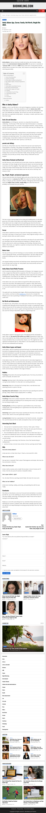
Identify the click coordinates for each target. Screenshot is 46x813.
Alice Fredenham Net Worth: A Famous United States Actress (5, 748)
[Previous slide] (41, 623)
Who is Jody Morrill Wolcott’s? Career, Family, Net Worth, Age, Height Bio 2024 (12, 617)
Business (4, 667)
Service (3, 715)
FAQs (8, 95)
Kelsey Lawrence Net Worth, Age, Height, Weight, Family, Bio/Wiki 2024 (11, 596)
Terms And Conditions (29, 808)
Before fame (8, 84)
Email (4, 560)
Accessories (4, 656)
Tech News (4, 721)
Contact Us (13, 808)
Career (7, 83)
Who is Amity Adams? (9, 75)
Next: (34, 526)
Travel (3, 726)
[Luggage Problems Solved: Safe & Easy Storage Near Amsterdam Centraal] (34, 587)
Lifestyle (4, 704)
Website (4, 565)
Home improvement (6, 695)
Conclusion (9, 96)
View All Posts (17, 518)
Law (3, 698)
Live (43, 11)
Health (3, 693)
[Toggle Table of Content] (23, 73)
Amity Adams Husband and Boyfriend (14, 80)
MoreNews (27, 811)
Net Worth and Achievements (12, 87)
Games (3, 690)
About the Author (8, 98)
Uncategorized (5, 729)
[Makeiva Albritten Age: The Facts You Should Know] (23, 639)
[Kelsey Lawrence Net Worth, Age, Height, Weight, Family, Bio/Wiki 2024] (12, 587)
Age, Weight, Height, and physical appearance (15, 81)
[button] (2, 11)
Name (4, 556)
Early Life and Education (11, 77)
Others (3, 709)
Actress (5, 646)
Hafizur (4, 28)
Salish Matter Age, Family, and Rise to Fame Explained (5, 740)
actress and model (6, 664)
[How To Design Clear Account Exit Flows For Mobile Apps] (12, 772)
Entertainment (5, 678)
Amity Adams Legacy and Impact (12, 89)
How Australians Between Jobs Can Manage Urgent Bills (33, 781)
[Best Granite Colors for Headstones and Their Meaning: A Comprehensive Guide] (34, 793)
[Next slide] (43, 623)
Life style (4, 19)
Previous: (11, 526)
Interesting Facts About (11, 93)
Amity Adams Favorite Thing (12, 92)
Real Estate (4, 712)
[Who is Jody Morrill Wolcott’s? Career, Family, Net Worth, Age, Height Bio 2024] (12, 608)
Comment (5, 538)
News (3, 707)
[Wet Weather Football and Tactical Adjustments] (12, 793)
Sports (3, 718)
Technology (4, 723)
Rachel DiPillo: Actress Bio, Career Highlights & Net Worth (26, 748)
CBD (3, 670)
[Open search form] (37, 11)
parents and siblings (10, 78)
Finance (3, 687)
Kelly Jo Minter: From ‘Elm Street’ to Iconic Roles (26, 756)
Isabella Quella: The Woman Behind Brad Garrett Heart (5, 756)
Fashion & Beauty (5, 681)
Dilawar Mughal (6, 650)
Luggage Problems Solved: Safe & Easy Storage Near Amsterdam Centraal (32, 596)
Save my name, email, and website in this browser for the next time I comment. (21, 570)
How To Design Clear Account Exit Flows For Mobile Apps (12, 781)
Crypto (3, 673)
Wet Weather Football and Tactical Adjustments (9, 801)
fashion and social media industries (9, 684)
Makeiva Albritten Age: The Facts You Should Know (14, 648)
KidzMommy (22, 294)
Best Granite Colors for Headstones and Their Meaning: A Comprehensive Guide (34, 801)
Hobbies (8, 90)
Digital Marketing (5, 676)
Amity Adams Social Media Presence (13, 86)
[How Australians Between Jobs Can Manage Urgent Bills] (34, 772)
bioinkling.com (23, 6)
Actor (3, 659)
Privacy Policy (20, 808)
